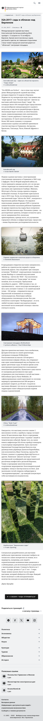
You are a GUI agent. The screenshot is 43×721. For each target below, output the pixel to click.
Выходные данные (8, 702)
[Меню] (39, 3)
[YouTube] (28, 620)
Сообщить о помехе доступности (13, 711)
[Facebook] (15, 620)
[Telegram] (9, 620)
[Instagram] (35, 620)
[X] (22, 620)
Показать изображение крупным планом (22, 65)
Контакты (5, 699)
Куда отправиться (7, 15)
